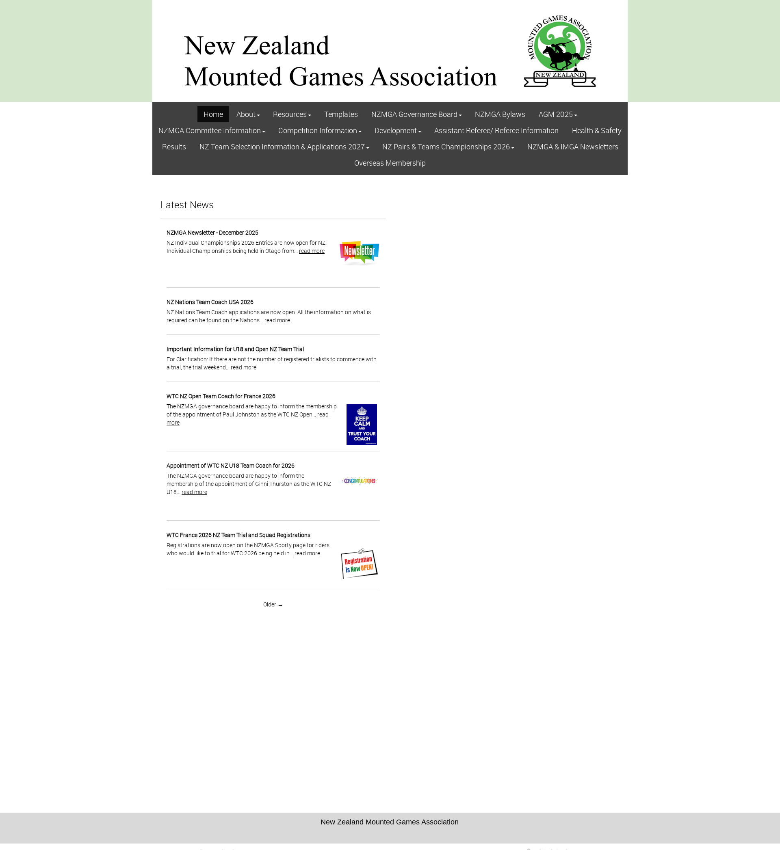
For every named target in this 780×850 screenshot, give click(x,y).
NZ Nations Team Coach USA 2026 (210, 302)
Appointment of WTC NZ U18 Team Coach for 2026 (231, 465)
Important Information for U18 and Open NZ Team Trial (235, 349)
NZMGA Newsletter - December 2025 (212, 232)
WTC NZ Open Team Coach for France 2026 (221, 396)
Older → (273, 604)
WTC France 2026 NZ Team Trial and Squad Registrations (238, 535)
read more (312, 251)
